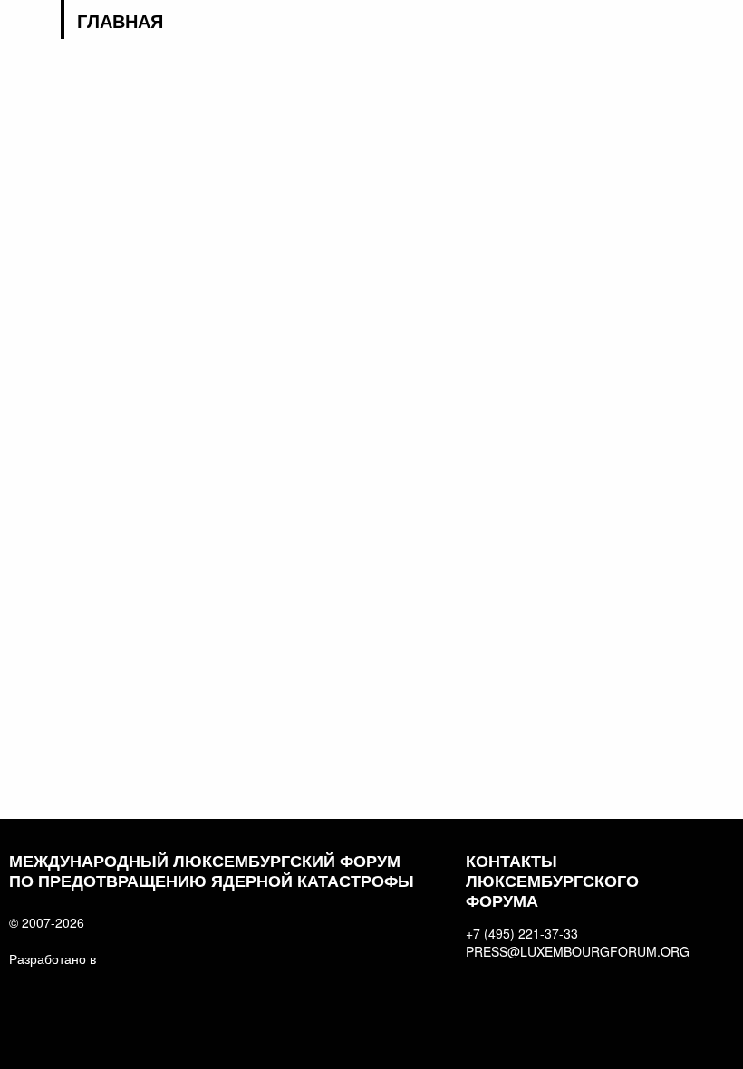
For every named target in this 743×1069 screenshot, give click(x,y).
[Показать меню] (722, 22)
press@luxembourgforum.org (574, 951)
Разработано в (52, 958)
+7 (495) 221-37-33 (522, 933)
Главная (120, 21)
